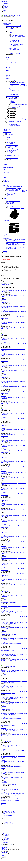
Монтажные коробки (8, 811)
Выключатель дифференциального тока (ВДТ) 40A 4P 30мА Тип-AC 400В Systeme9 (14, 692)
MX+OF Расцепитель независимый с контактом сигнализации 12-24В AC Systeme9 (12, 788)
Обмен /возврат (7, 6)
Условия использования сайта (10, 826)
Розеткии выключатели (7, 131)
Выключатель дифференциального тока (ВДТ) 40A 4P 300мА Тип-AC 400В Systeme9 (14, 660)
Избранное (6, 24)
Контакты (5, 3)
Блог (4, 10)
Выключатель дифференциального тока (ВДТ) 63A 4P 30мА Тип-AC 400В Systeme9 (14, 681)
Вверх (2, 804)
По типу (11, 28)
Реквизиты (6, 839)
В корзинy (3, 299)
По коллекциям (13, 30)
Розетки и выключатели (9, 810)
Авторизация (4, 14)
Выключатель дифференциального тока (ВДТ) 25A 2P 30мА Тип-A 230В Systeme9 (14, 639)
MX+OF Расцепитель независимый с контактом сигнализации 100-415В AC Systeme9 (12, 799)
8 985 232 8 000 (4, 1)
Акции (5, 820)
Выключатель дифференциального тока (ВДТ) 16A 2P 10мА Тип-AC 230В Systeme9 (14, 735)
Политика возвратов (8, 823)
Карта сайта (6, 824)
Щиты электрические (8, 813)
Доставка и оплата (7, 5)
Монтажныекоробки (6, 182)
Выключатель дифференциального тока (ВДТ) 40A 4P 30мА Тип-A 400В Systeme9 (14, 617)
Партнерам (6, 8)
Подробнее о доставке (6, 272)
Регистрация (10, 14)
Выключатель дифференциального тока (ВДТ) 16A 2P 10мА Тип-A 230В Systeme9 (14, 649)
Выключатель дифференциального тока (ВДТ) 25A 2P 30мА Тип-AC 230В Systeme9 (14, 724)
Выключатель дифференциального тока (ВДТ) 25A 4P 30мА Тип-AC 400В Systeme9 (14, 703)
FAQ (4, 11)
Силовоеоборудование (6, 184)
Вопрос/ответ (6, 837)
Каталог (5, 831)
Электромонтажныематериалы (8, 237)
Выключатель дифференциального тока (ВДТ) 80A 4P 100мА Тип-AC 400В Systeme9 (14, 671)
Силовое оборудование (9, 812)
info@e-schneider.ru (5, 852)
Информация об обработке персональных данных (13, 855)
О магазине (6, 835)
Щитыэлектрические (7, 199)
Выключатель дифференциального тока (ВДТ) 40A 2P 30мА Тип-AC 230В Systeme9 (14, 714)
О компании (6, 7)
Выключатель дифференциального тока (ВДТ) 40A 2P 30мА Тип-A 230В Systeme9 (14, 628)
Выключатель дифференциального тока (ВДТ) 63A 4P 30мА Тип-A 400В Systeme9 (14, 606)
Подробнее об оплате (6, 284)
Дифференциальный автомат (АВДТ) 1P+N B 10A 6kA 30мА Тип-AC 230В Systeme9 (13, 756)
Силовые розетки (7, 815)
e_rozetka (3, 848)
